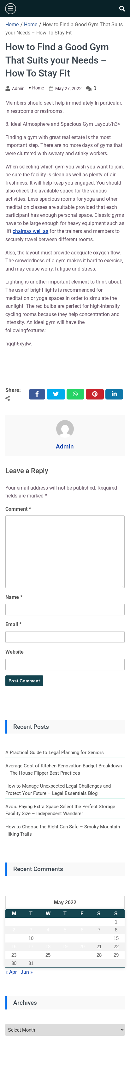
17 (30, 946)
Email (13, 624)
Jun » (27, 972)
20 (82, 946)
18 (47, 946)
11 (48, 938)
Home (38, 87)
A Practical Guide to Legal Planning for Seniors (54, 752)
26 (65, 955)
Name (13, 597)
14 (99, 938)
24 (30, 955)
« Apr (11, 972)
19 (65, 946)
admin (18, 88)
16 (13, 946)
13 (82, 938)
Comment (18, 509)
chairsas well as (30, 231)
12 (65, 938)
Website (14, 652)
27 (82, 955)
